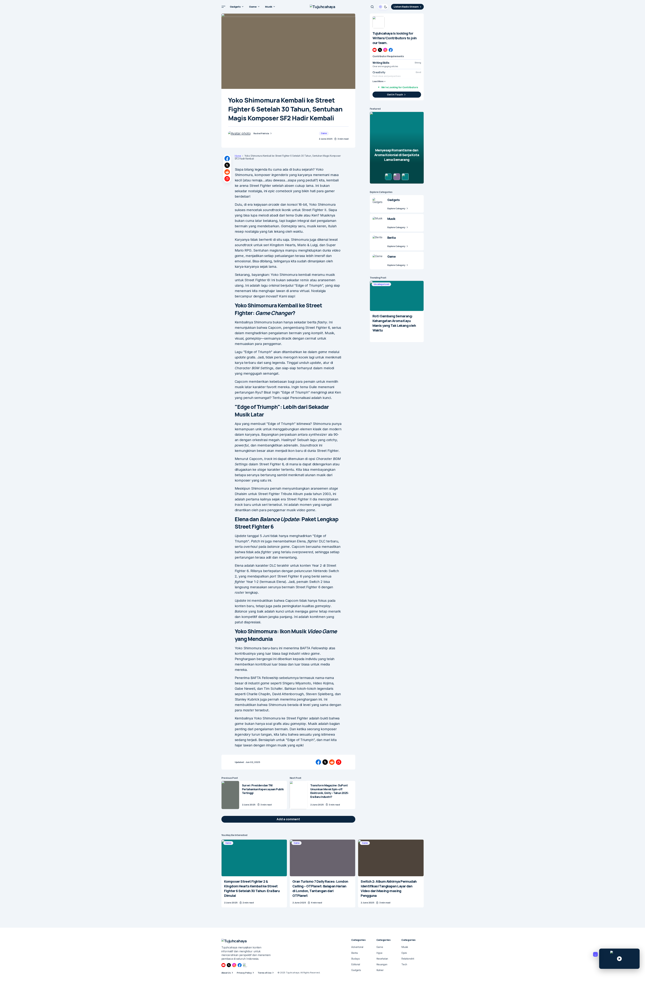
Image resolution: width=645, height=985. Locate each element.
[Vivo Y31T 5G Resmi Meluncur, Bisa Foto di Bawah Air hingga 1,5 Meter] (397, 148)
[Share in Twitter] (227, 165)
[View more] (378, 22)
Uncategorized (381, 284)
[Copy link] (227, 178)
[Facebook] (390, 50)
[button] (223, 7)
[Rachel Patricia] (239, 133)
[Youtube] (374, 50)
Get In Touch (395, 94)
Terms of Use (264, 972)
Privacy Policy (244, 972)
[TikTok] (245, 965)
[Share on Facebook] (227, 158)
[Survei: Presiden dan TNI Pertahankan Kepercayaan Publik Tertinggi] (230, 795)
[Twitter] (380, 50)
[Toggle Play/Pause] (619, 959)
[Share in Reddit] (227, 172)
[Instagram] (385, 50)
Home (238, 155)
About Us (226, 972)
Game (324, 133)
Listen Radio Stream (406, 6)
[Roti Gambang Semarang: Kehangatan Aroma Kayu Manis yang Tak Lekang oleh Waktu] (397, 296)
